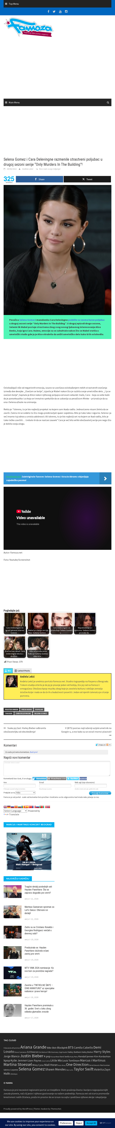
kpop (7, 1060)
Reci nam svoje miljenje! (49, 169)
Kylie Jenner (18, 1060)
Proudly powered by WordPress (18, 1108)
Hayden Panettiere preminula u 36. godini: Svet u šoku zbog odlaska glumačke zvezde (39, 1008)
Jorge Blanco (12, 1056)
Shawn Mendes (55, 1069)
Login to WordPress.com (56, 778)
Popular (39, 709)
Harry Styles (102, 1052)
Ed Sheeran (32, 1052)
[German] (8, 807)
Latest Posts (24, 670)
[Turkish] (30, 807)
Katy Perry (74, 1056)
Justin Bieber (31, 1055)
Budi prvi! (34, 752)
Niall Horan (51, 1065)
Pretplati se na (10, 792)
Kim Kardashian (102, 1056)
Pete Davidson (105, 1065)
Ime (5, 782)
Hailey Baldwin (74, 1052)
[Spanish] (26, 807)
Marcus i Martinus (92, 1060)
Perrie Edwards (94, 1065)
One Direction (77, 1064)
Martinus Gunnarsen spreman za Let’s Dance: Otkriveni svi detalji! (39, 910)
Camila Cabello (83, 1047)
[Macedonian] (16, 807)
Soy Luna (69, 1070)
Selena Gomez (27, 319)
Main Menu (14, 102)
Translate (14, 814)
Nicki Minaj (62, 1065)
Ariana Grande (33, 1047)
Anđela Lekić (27, 169)
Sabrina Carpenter (11, 1070)
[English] (5, 807)
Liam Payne (34, 1060)
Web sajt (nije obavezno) (85, 782)
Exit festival (43, 1052)
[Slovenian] (12, 807)
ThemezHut (56, 1108)
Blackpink (62, 1047)
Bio (9, 670)
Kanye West (55, 1057)
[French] (34, 807)
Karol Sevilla (65, 1056)
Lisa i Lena (45, 1061)
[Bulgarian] (19, 807)
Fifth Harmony (53, 1052)
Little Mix (56, 1060)
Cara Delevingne (23, 713)
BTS (70, 1047)
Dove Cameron (21, 1052)
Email (41, 782)
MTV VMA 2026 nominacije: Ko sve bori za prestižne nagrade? (39, 969)
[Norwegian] (48, 807)
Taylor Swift (83, 1069)
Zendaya (13, 1074)
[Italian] (44, 807)
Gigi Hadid (63, 1052)
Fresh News (26, 709)
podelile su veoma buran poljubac (86, 319)
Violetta (99, 1069)
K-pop (47, 1056)
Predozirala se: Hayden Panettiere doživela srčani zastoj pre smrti (37, 950)
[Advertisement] (57, 69)
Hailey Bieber (87, 1052)
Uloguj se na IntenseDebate (39, 778)
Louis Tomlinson (71, 1060)
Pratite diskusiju (108, 744)
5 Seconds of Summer (12, 1048)
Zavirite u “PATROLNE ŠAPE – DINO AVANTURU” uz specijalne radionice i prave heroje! (39, 988)
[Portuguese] (41, 807)
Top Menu (14, 3)
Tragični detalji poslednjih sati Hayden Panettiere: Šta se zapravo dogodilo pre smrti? (38, 889)
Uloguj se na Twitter (73, 778)
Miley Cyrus (38, 1065)
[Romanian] (23, 807)
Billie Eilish (52, 1047)
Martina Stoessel (18, 1064)
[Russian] (37, 807)
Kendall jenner (86, 1056)
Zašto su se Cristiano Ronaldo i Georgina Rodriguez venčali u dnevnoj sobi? (39, 930)
